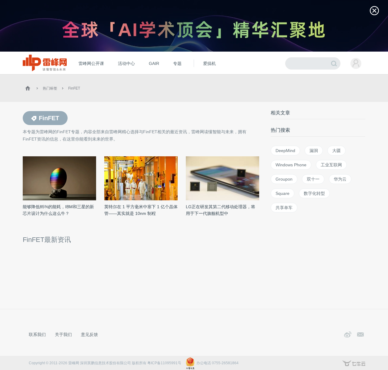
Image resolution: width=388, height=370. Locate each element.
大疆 (336, 150)
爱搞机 (209, 63)
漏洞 (313, 150)
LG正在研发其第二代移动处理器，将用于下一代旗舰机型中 (220, 210)
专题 (177, 63)
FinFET (74, 88)
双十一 (313, 179)
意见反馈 (89, 334)
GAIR (154, 63)
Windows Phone (291, 164)
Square (282, 193)
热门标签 (50, 88)
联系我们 (37, 334)
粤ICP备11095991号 (164, 363)
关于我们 (63, 334)
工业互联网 (331, 164)
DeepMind (285, 150)
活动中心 (126, 63)
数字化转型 (314, 193)
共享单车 (284, 207)
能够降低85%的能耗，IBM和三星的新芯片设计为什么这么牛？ (58, 210)
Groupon (284, 179)
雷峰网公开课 (91, 63)
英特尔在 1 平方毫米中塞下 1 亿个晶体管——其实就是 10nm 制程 (141, 210)
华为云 (340, 179)
